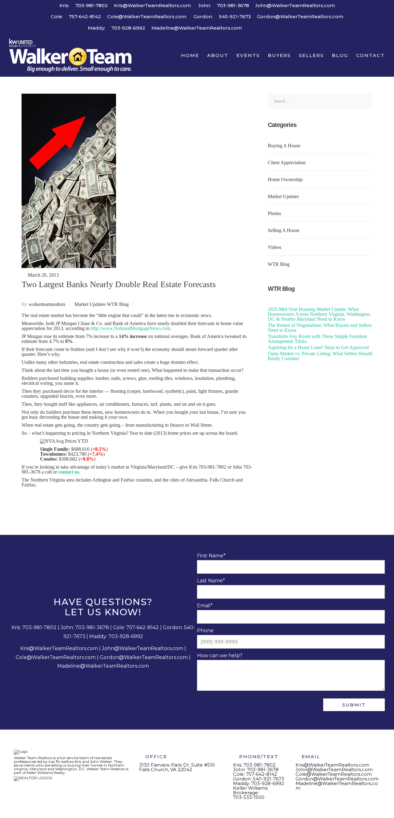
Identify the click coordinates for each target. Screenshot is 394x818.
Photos (274, 213)
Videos (274, 247)
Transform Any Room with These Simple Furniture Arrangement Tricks (317, 339)
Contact (370, 55)
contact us (68, 471)
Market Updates (90, 304)
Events (248, 55)
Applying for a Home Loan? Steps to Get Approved (318, 347)
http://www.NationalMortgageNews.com (130, 328)
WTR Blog (118, 304)
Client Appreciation (287, 162)
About (217, 55)
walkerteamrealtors (47, 304)
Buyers (279, 55)
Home (190, 55)
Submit (354, 705)
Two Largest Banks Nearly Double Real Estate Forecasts (119, 284)
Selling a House (284, 230)
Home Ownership (285, 179)
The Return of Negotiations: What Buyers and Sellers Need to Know (320, 328)
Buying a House (284, 145)
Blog (340, 55)
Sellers (311, 55)
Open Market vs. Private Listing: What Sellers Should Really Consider (320, 356)
